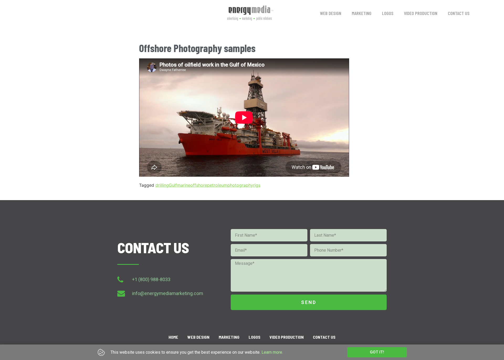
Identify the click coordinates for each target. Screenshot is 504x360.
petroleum (217, 185)
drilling (162, 185)
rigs (256, 185)
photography (240, 185)
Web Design (330, 13)
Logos (387, 13)
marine (183, 185)
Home (173, 336)
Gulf (173, 185)
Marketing (361, 13)
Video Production (420, 13)
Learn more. (272, 352)
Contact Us (459, 13)
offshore (198, 185)
